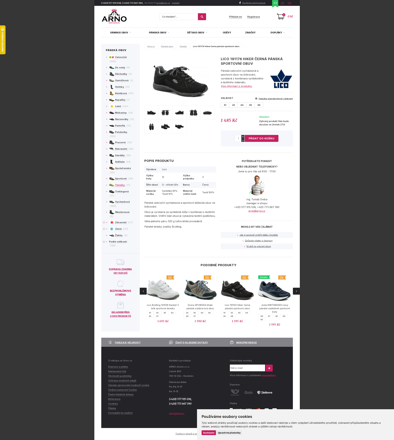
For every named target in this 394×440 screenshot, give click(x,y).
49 (246, 316)
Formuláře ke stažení (120, 412)
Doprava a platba (118, 366)
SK (282, 2)
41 (187, 313)
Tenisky (120, 185)
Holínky (120, 86)
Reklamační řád (117, 371)
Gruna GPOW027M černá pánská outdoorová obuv (275, 307)
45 (172, 313)
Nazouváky (122, 119)
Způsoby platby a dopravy (259, 240)
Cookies (113, 403)
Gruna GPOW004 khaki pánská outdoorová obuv (163, 307)
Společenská (123, 168)
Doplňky (277, 32)
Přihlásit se (235, 16)
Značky (250, 32)
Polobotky (121, 132)
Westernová (122, 212)
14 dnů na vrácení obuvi (258, 246)
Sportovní (121, 178)
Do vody (120, 67)
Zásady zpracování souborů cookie (128, 385)
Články (112, 408)
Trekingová (122, 191)
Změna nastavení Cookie (122, 389)
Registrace (253, 16)
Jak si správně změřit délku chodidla (258, 235)
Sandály (120, 155)
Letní (118, 106)
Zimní (118, 228)
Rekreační (121, 148)
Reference (114, 399)
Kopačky (120, 99)
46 (150, 316)
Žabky (119, 235)
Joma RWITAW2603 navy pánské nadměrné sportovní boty (238, 308)
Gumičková (122, 80)
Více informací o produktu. (236, 86)
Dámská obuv (119, 32)
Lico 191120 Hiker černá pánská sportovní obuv (200, 307)
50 (224, 319)
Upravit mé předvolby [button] (229, 432)
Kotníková (121, 93)
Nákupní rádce (246, 342)
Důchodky (121, 73)
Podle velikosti (118, 241)
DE (289, 2)
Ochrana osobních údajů (122, 380)
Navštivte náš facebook (253, 3)
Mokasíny (121, 112)
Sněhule (120, 161)
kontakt (175, 3)
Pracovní (120, 142)
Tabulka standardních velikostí (275, 98)
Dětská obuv (196, 32)
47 (157, 316)
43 (157, 313)
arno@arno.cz (163, 3)
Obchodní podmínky (120, 375)
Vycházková (122, 201)
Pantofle (120, 125)
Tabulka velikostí (128, 342)
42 (150, 313)
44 (165, 313)
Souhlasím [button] (208, 432)
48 (239, 316)
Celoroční (121, 57)
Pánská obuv (158, 32)
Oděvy (227, 32)
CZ (275, 2)
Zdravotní (121, 222)
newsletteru (269, 375)
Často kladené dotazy (191, 342)
